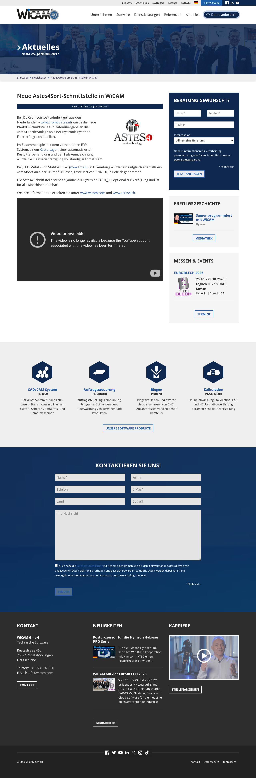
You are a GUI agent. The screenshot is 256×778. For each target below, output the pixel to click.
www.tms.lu (79, 167)
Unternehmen (101, 14)
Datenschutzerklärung (187, 159)
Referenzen (172, 14)
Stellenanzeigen (185, 689)
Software (123, 14)
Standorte (158, 2)
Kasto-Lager (49, 149)
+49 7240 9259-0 (42, 668)
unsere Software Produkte (128, 428)
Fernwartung (211, 2)
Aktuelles (192, 14)
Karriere (172, 2)
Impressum (229, 762)
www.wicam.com (92, 193)
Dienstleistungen (147, 14)
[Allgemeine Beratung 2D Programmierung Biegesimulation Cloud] (204, 140)
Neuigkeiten (39, 77)
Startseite (22, 77)
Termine (204, 314)
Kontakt (186, 2)
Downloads (142, 2)
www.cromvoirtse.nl (56, 122)
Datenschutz (211, 762)
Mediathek (204, 238)
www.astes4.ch (124, 193)
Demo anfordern (224, 14)
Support (127, 2)
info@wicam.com (40, 673)
